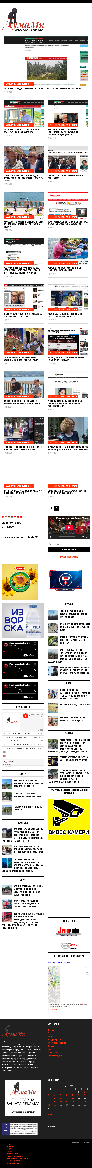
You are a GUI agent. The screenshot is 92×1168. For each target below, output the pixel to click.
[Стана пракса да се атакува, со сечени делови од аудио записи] (68, 474)
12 (61, 1098)
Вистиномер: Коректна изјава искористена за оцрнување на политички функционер (63, 132)
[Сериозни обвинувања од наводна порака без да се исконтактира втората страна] (24, 159)
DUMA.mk (10, 767)
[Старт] (51, 537)
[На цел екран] (87, 537)
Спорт (50, 1049)
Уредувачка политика (14, 1153)
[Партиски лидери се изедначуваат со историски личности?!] (24, 474)
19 (61, 1101)
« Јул (50, 1114)
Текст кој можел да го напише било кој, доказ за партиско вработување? (68, 223)
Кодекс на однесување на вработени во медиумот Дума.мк (17, 1157)
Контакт (9, 1151)
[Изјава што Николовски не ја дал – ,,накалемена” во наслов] (68, 251)
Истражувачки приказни (57, 1042)
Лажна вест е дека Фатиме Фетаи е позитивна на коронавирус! (65, 315)
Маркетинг (10, 1146)
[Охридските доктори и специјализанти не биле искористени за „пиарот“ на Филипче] (24, 205)
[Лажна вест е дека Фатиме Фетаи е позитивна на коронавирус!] (68, 297)
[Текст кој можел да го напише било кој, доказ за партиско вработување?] (68, 205)
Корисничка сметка (69, 557)
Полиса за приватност (14, 1160)
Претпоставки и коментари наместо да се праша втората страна (23, 315)
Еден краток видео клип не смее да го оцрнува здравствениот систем (23, 448)
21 (73, 1101)
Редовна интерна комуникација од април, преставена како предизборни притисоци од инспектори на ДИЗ (22, 270)
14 (73, 1098)
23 (85, 1101)
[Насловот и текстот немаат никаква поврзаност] (68, 159)
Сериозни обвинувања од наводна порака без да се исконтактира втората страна (23, 178)
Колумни (51, 1045)
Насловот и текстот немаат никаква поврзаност (66, 177)
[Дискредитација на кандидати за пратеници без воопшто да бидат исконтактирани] (68, 384)
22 (79, 1101)
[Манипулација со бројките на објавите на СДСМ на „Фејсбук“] (68, 341)
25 (55, 1104)
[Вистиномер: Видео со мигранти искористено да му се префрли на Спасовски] (46, 61)
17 (48, 1101)
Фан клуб (51, 1030)
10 (49, 1098)
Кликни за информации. (59, 962)
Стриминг (51, 1033)
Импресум (10, 1148)
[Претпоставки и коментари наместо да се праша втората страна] (24, 297)
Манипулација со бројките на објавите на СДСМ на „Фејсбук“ (67, 358)
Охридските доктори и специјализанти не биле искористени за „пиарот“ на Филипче (23, 224)
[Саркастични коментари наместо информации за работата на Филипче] (24, 384)
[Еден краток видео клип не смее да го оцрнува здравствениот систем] (24, 430)
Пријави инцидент (55, 1055)
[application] (69, 527)
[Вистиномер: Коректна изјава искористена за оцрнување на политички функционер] (68, 113)
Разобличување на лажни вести (18, 84)
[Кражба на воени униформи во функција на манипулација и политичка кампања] (68, 430)
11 (54, 1098)
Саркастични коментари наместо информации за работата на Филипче (22, 402)
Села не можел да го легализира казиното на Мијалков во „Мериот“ (21, 358)
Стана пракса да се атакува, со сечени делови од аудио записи (67, 492)
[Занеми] (83, 537)
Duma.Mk (4, 767)
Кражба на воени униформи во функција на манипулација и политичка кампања (68, 448)
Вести (50, 1036)
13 (67, 1098)
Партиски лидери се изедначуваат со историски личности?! (23, 492)
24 (49, 1104)
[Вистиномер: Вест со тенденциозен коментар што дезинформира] (24, 113)
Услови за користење (13, 1163)
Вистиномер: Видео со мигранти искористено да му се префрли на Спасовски (42, 88)
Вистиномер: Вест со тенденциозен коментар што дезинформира (21, 131)
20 (67, 1101)
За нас (9, 1144)
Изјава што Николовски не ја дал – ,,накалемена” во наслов (65, 269)
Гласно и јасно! (53, 1052)
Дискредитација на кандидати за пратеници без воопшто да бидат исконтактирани (65, 403)
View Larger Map (52, 1010)
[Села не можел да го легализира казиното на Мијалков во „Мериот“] (24, 341)
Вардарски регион (54, 1039)
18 (55, 1101)
